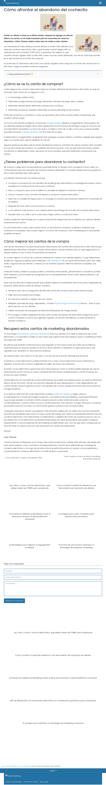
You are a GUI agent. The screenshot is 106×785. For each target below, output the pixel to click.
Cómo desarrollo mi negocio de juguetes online (24, 458)
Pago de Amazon (70, 303)
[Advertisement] (53, 744)
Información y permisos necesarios (33, 333)
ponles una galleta (61, 394)
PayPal (58, 303)
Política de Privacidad (14, 782)
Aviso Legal (44, 782)
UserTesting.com (54, 260)
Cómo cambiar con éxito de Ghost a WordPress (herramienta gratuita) (82, 457)
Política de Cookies (31, 782)
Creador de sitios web (32, 132)
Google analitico (54, 123)
